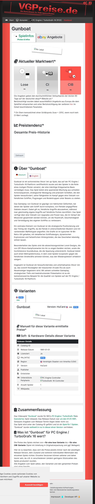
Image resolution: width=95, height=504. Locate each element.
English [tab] (34, 176)
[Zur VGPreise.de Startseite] (47, 8)
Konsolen (23, 20)
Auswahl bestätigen (34, 485)
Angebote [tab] (54, 37)
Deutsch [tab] (22, 175)
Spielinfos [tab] (25, 37)
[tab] (19, 298)
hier (71, 104)
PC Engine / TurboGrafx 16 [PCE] (47, 20)
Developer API (71, 497)
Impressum (55, 497)
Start (11, 20)
